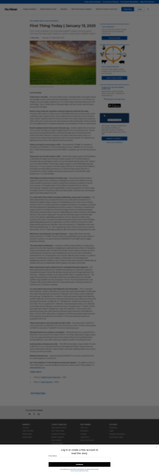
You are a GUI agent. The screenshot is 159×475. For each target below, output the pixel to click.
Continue (79, 464)
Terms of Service (75, 471)
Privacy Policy (84, 471)
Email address (53, 456)
